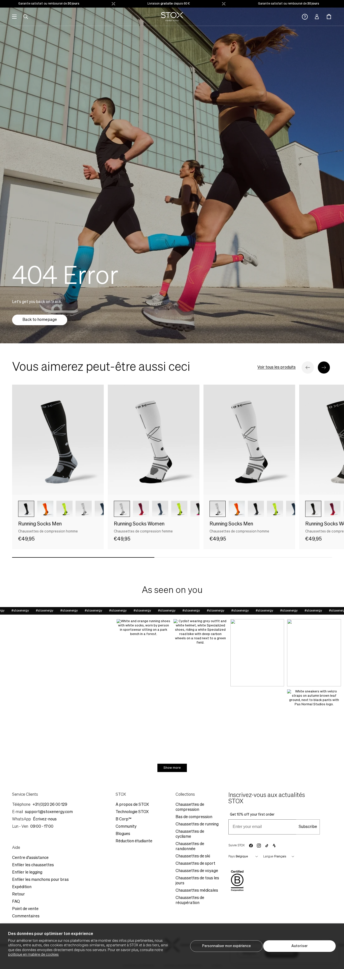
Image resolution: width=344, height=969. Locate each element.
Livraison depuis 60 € (146, 3)
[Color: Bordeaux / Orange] (141, 509)
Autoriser (299, 946)
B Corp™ (123, 819)
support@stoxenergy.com (49, 812)
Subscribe (308, 827)
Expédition (21, 887)
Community (126, 827)
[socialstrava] (274, 846)
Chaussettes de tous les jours (197, 880)
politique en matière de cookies (33, 954)
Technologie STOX (132, 812)
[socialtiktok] (267, 845)
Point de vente (25, 909)
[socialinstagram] (259, 846)
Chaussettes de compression (190, 807)
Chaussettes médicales (197, 891)
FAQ (16, 902)
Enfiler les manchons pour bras (40, 880)
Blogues (123, 834)
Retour (18, 894)
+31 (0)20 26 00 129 (49, 805)
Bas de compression (194, 817)
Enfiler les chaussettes (33, 865)
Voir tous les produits (276, 367)
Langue (268, 856)
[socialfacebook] (251, 846)
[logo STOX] (172, 16)
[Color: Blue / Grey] (103, 509)
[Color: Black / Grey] (26, 509)
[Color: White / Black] (122, 509)
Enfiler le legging (27, 873)
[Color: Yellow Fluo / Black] (64, 509)
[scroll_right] (92, 509)
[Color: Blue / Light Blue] (160, 509)
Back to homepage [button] (39, 320)
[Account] (317, 17)
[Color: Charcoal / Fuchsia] (198, 509)
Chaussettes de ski (193, 856)
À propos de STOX (132, 805)
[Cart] (329, 17)
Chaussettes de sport (195, 864)
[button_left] (308, 367)
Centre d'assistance (30, 858)
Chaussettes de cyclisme (190, 834)
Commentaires (26, 916)
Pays (231, 856)
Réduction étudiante (134, 841)
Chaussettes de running (197, 824)
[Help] (305, 17)
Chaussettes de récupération (190, 900)
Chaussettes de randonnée (190, 846)
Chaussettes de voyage (197, 871)
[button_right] (324, 367)
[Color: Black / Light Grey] (313, 509)
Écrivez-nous (45, 819)
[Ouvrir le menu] (14, 17)
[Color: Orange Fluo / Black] (45, 509)
